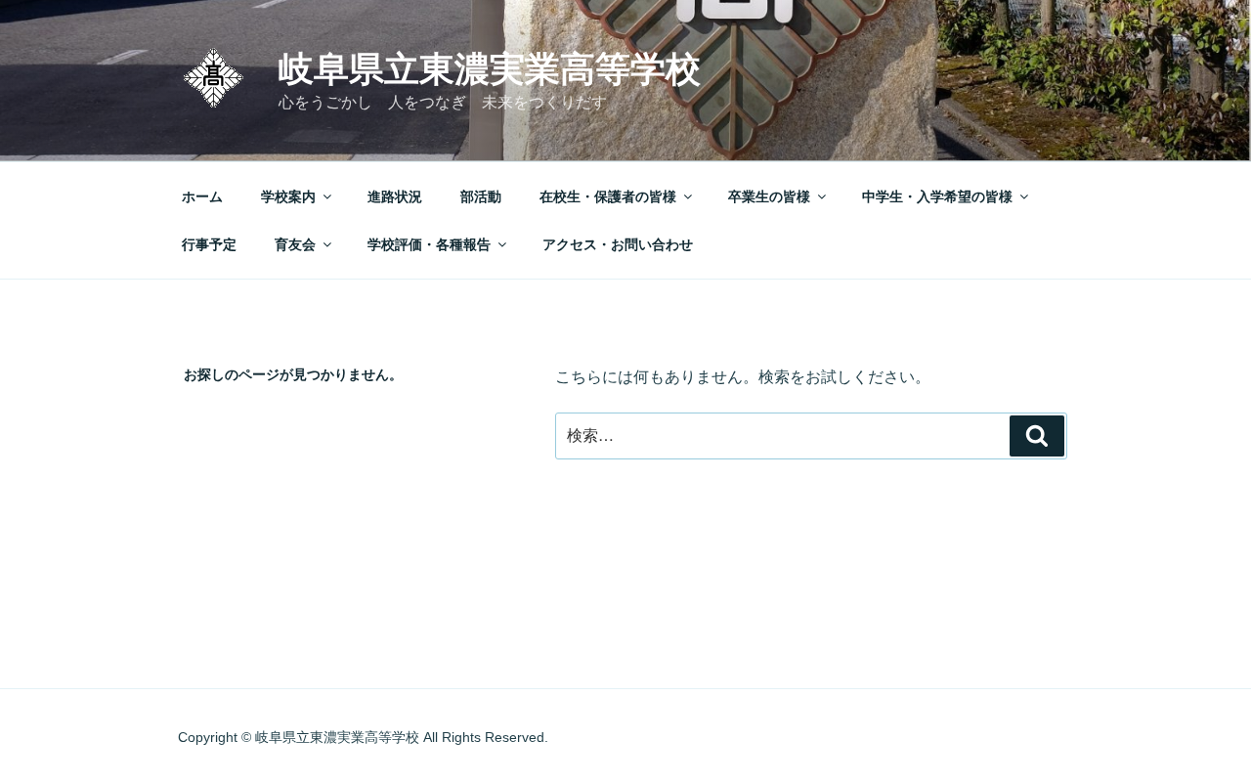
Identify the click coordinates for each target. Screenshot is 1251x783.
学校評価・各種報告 (429, 244)
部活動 (480, 196)
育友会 (295, 244)
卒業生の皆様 (769, 196)
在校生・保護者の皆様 (607, 196)
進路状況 (394, 196)
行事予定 (209, 244)
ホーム (202, 196)
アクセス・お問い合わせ (617, 244)
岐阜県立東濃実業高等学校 (490, 69)
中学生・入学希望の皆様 (937, 196)
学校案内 (288, 196)
